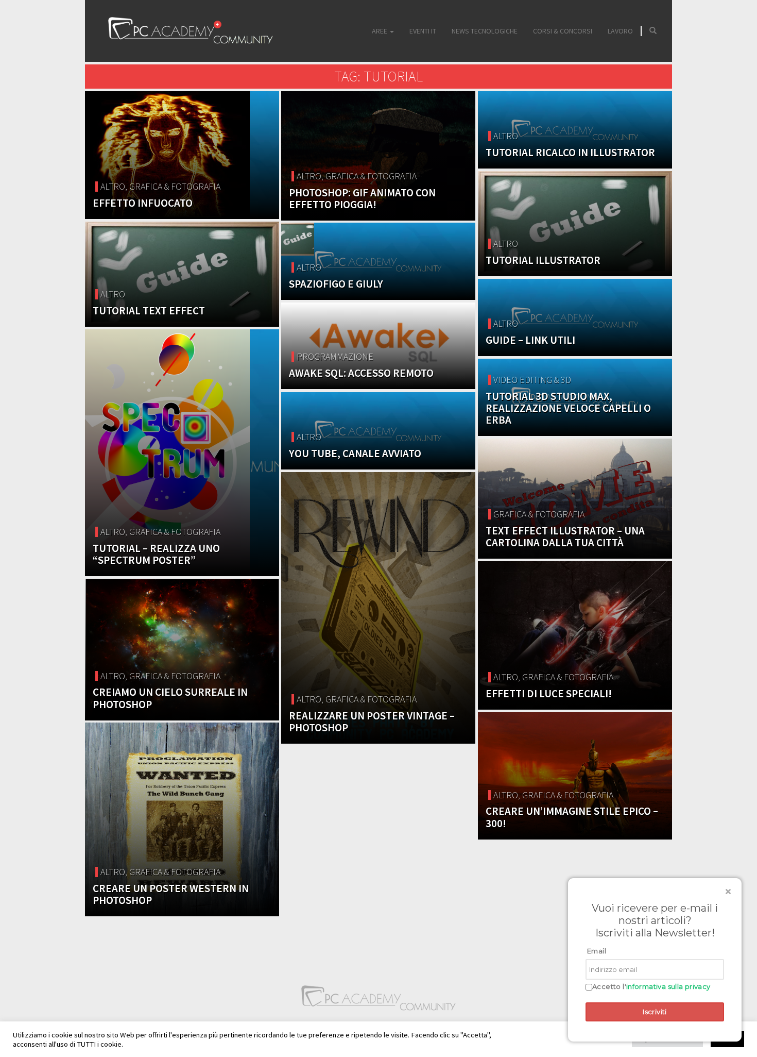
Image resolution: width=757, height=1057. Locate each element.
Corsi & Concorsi (562, 31)
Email (596, 951)
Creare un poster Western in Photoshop (171, 894)
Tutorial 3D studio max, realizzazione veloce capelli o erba (568, 408)
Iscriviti (655, 1012)
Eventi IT (422, 31)
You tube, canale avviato (355, 453)
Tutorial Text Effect (149, 310)
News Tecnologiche (485, 31)
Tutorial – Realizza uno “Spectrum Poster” (156, 554)
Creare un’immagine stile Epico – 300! (572, 817)
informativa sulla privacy (668, 986)
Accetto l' (651, 987)
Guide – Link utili (530, 340)
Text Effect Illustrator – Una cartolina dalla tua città (565, 536)
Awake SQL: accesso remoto (361, 373)
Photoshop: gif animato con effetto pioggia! (362, 198)
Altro (112, 186)
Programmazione (335, 356)
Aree (380, 31)
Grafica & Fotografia (174, 186)
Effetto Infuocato (143, 203)
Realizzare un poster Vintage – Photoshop (372, 721)
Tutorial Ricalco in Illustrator (570, 152)
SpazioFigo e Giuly (336, 284)
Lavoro (620, 31)
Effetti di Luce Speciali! (549, 693)
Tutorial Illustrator (543, 260)
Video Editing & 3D (532, 379)
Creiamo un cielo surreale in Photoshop (170, 698)
